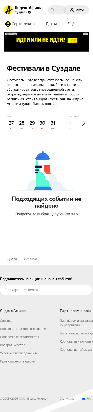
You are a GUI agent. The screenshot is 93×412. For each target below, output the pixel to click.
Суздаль (12, 259)
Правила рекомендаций (17, 361)
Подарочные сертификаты (19, 337)
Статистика (67, 398)
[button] (71, 24)
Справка (6, 320)
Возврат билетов (12, 345)
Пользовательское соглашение (23, 329)
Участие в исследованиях (18, 353)
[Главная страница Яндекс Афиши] (8, 9)
